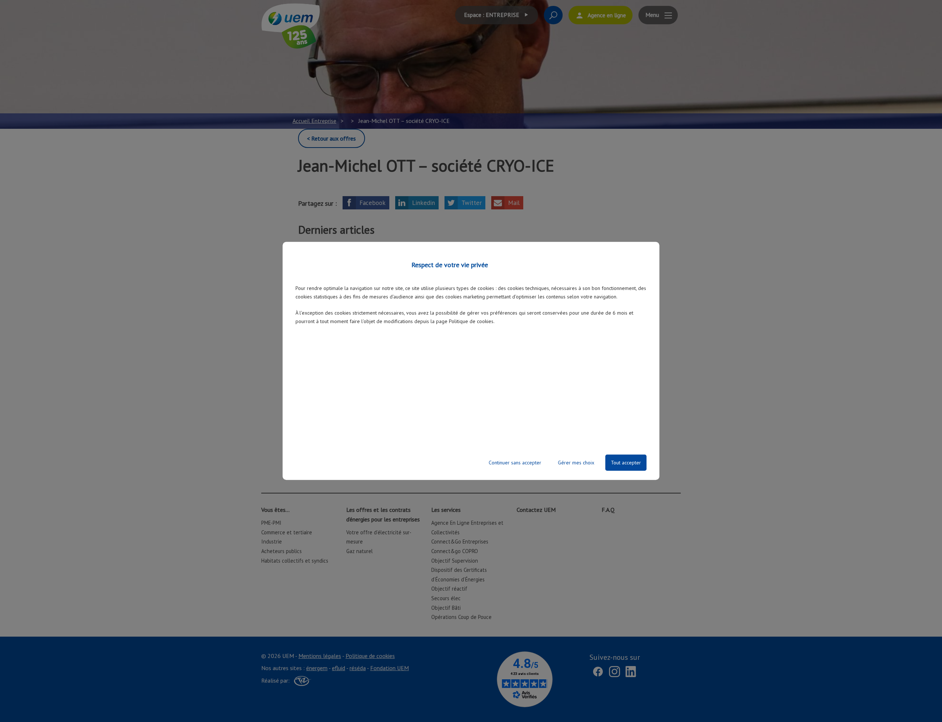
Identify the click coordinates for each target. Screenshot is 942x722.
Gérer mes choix (576, 463)
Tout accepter (626, 463)
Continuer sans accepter (515, 463)
